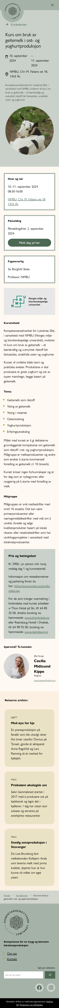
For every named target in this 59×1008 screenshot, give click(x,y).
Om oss (12, 953)
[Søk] (50, 975)
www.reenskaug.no (36, 631)
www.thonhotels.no (37, 617)
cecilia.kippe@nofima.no (45, 680)
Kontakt (12, 958)
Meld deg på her (29, 243)
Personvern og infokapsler (31, 1004)
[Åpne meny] (52, 5)
